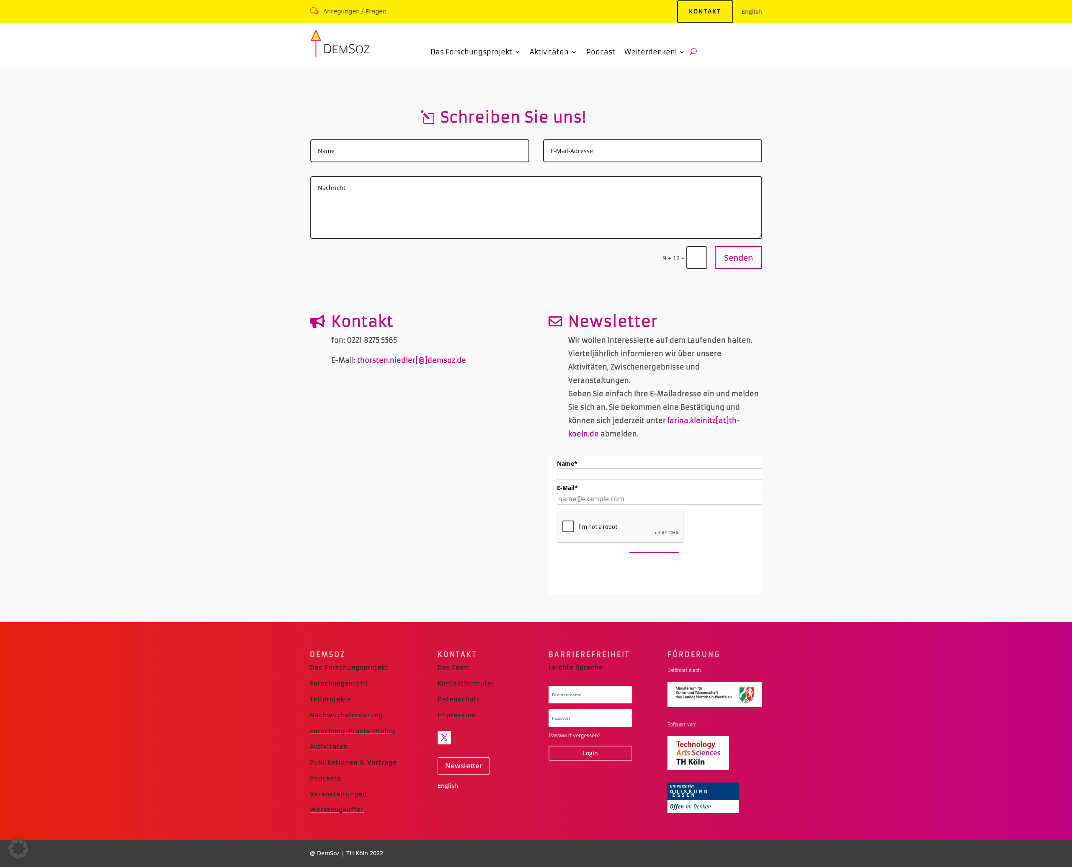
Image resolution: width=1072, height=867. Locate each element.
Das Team (454, 667)
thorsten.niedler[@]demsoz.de (411, 360)
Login (590, 753)
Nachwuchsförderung (346, 715)
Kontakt (705, 11)
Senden (738, 257)
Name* (567, 463)
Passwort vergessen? (574, 735)
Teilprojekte (330, 699)
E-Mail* (567, 488)
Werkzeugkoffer (337, 809)
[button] (18, 848)
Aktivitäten (329, 746)
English (752, 11)
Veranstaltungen (338, 794)
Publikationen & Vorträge (353, 762)
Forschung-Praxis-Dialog (352, 731)
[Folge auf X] (444, 737)
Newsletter (463, 765)
